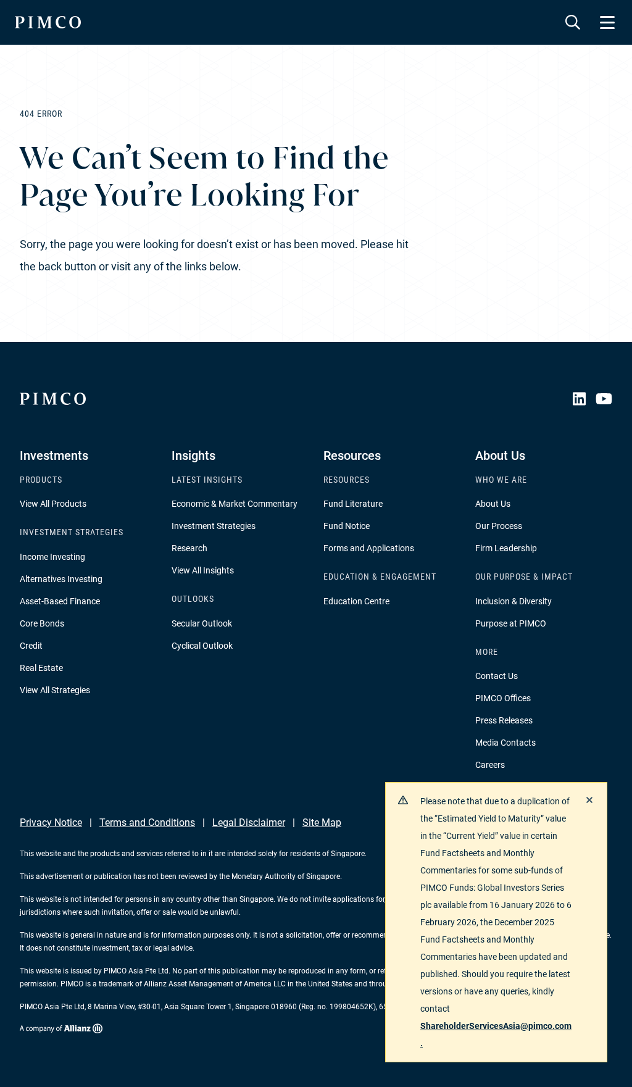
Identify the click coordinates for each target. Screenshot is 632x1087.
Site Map (321, 822)
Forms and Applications (368, 548)
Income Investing (52, 557)
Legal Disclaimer (248, 822)
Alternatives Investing (61, 579)
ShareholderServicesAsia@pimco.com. (496, 1034)
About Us (492, 504)
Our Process (498, 526)
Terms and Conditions (147, 822)
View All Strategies (55, 690)
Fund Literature (353, 504)
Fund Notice (346, 526)
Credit (31, 646)
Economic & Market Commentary (234, 504)
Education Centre (356, 601)
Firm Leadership (506, 548)
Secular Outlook (202, 623)
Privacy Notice (51, 822)
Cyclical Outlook (202, 646)
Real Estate (41, 668)
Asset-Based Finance (60, 601)
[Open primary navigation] (607, 22)
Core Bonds (42, 623)
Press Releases (504, 720)
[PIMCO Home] (48, 22)
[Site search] (573, 22)
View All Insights (203, 570)
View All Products (53, 504)
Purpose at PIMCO (510, 623)
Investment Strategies (214, 526)
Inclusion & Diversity (513, 601)
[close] (589, 800)
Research (189, 548)
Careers (490, 765)
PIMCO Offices (503, 698)
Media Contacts (505, 743)
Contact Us (496, 676)
